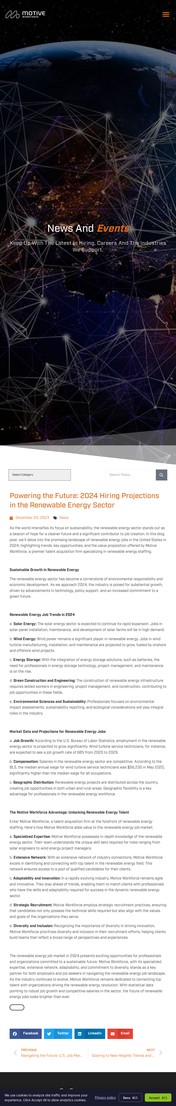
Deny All (130, 1097)
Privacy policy (105, 1097)
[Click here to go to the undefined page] (17, 1007)
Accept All (158, 1097)
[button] (165, 14)
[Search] (161, 474)
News (64, 517)
